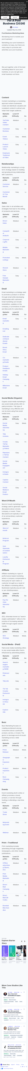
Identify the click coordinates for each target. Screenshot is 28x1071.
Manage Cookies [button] (4, 1066)
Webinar (6, 832)
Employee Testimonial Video (6, 155)
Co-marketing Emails (6, 360)
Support (13, 1064)
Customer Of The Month (6, 194)
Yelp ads (6, 681)
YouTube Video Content (6, 122)
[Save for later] (24, 992)
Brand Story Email (5, 350)
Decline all (15, 17)
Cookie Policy (10, 14)
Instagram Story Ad (6, 702)
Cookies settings (23, 17)
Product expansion (6, 770)
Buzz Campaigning (6, 779)
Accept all (5, 17)
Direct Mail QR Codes (5, 898)
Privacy (17, 1064)
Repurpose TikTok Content (6, 455)
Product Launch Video (5, 147)
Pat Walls (15, 27)
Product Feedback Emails (6, 368)
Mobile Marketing (6, 250)
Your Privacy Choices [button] (8, 1068)
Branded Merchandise (6, 908)
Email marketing (6, 321)
